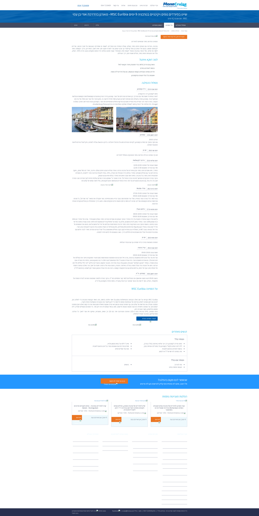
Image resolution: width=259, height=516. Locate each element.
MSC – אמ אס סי (181, 466)
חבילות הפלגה (175, 31)
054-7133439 (106, 5)
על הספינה (168, 25)
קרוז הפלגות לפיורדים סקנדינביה (176, 451)
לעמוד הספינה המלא (149, 318)
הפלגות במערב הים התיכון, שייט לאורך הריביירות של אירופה (176, 445)
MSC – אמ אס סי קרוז (150, 451)
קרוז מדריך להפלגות (91, 439)
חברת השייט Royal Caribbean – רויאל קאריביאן (176, 472)
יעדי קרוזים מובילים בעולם (89, 468)
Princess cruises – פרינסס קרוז (176, 484)
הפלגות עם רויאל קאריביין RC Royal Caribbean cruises (86, 456)
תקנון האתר (123, 444)
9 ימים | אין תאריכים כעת (178, 419)
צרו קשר (116, 5)
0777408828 (122, 448)
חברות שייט (144, 5)
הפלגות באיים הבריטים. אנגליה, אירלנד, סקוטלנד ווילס (176, 456)
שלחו (97, 25)
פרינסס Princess (151, 455)
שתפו (76, 25)
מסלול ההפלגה (181, 25)
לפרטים (157, 419)
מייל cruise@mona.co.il (129, 511)
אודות (123, 5)
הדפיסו (86, 25)
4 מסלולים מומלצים (91, 444)
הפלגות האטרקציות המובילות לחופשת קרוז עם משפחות (86, 449)
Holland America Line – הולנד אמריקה (176, 478)
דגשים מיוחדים (157, 25)
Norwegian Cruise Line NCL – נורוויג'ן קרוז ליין (147, 467)
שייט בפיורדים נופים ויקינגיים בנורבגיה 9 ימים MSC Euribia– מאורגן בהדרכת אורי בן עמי (145, 31)
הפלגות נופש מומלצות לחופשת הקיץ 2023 (86, 463)
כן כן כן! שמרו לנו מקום (117, 381)
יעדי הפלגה (154, 5)
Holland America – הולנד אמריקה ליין (145, 460)
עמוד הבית (184, 31)
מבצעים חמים (132, 5)
